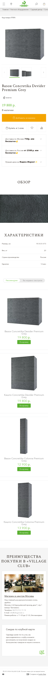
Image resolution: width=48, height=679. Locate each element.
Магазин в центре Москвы (19, 596)
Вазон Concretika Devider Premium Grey (24, 332)
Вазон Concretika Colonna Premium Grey (24, 459)
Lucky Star (42, 674)
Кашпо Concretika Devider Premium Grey (24, 396)
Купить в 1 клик (16, 128)
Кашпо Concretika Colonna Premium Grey (24, 523)
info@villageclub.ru (17, 613)
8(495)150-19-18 (19, 610)
